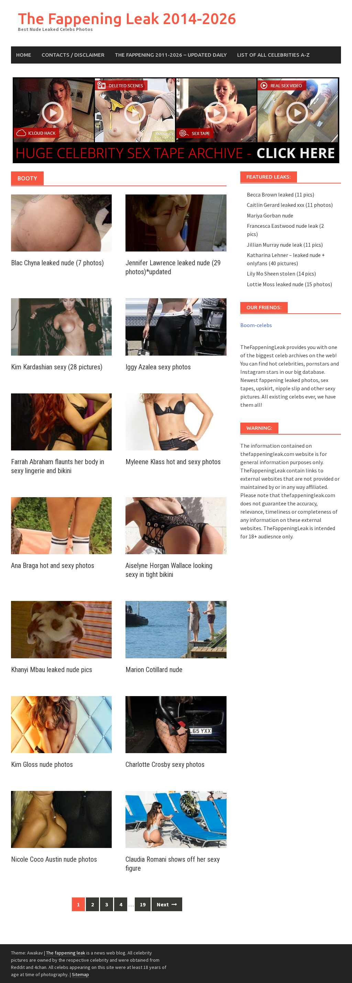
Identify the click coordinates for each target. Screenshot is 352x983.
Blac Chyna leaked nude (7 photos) (57, 263)
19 (142, 904)
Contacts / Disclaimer (73, 55)
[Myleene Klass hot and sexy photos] (175, 421)
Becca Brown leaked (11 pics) (280, 194)
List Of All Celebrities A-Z (273, 55)
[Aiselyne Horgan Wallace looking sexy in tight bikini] (175, 525)
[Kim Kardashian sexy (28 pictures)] (61, 326)
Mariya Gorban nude (270, 215)
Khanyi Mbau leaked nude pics (51, 670)
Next (163, 904)
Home (23, 55)
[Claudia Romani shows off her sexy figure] (175, 818)
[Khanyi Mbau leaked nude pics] (61, 628)
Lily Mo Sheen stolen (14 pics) (281, 273)
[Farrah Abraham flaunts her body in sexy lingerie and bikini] (61, 421)
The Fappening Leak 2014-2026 (127, 18)
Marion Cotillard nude (154, 670)
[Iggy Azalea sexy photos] (175, 326)
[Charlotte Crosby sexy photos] (175, 724)
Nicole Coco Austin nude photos (54, 859)
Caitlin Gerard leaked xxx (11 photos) (290, 204)
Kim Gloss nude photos (42, 764)
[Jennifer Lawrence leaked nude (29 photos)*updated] (175, 222)
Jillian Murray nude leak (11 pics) (285, 244)
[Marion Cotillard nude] (175, 628)
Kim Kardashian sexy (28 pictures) (56, 367)
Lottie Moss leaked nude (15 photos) (289, 284)
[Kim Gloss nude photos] (61, 724)
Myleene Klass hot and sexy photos (173, 462)
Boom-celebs (256, 325)
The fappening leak (65, 953)
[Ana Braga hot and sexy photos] (61, 525)
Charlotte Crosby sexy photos (165, 764)
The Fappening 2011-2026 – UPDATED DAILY (171, 55)
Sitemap (80, 974)
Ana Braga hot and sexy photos (52, 565)
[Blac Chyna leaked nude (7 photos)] (61, 222)
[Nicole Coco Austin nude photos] (61, 818)
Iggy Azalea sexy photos (158, 367)
